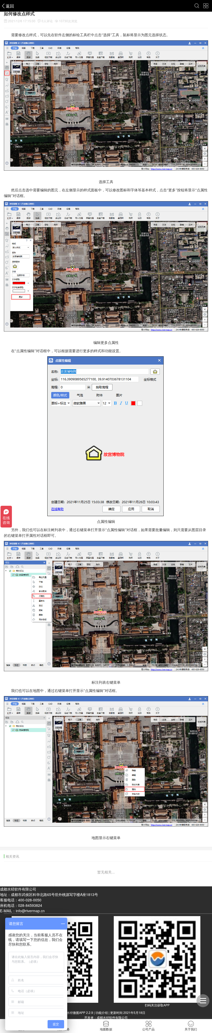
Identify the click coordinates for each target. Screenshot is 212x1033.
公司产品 (148, 1029)
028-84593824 (30, 905)
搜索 (197, 6)
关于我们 (191, 1029)
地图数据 (106, 1029)
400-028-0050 (29, 899)
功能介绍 (101, 1012)
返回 (10, 6)
